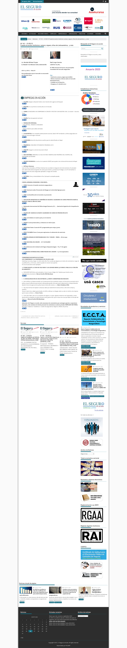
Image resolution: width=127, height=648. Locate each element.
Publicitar (82, 33)
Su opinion (90, 33)
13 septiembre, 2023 (98, 382)
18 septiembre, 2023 (98, 366)
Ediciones (24, 33)
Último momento (58, 602)
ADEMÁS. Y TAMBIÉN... (86, 345)
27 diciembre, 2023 (86, 327)
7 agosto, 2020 (44, 332)
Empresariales (62, 33)
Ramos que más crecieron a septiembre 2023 (60, 616)
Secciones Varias (43, 33)
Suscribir (98, 33)
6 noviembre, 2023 (98, 350)
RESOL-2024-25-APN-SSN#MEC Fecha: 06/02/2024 (62, 625)
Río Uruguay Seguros (85, 398)
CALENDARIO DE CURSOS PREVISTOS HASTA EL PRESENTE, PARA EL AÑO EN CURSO (33, 316)
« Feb (22, 637)
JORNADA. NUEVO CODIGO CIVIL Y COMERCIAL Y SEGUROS (66, 316)
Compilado (53, 33)
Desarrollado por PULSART (63, 645)
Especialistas (73, 33)
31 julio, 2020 (63, 337)
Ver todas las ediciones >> (87, 415)
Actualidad (32, 33)
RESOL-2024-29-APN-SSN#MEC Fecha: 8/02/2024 (61, 623)
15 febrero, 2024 (37, 587)
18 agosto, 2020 (25, 332)
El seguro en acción (34, 332)
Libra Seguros (92, 378)
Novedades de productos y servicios (88, 347)
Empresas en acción (85, 378)
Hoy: (51, 75)
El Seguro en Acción (34, 49)
